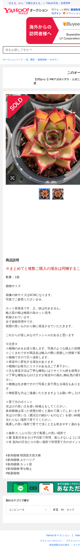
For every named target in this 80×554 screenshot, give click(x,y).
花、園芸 (30, 59)
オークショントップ (13, 59)
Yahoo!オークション (58, 535)
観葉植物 (42, 59)
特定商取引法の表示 (59, 545)
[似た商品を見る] (12, 178)
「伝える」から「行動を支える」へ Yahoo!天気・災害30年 (39, 3)
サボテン (54, 59)
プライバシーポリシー (51, 541)
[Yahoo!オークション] (26, 9)
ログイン (56, 13)
